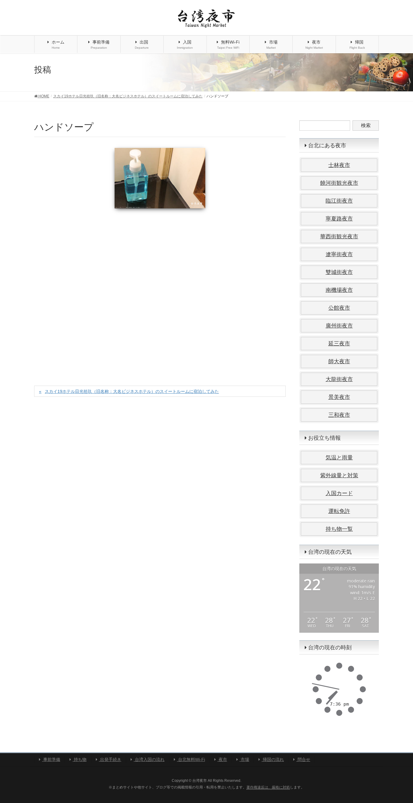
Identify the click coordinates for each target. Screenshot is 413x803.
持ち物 (79, 759)
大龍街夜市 (339, 379)
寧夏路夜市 (339, 219)
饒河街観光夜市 (339, 183)
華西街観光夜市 (339, 236)
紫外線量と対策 (339, 475)
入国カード (339, 493)
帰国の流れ (273, 759)
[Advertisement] (160, 290)
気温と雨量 (339, 458)
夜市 (222, 759)
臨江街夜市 (339, 201)
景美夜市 (339, 397)
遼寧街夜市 (339, 254)
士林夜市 (339, 165)
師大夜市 (339, 361)
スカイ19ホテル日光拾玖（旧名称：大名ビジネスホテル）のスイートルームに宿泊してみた (132, 391)
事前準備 (51, 759)
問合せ (303, 759)
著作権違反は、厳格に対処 (268, 787)
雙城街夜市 (339, 272)
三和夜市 (339, 415)
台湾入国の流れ (149, 759)
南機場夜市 (339, 290)
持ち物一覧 (339, 529)
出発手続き (110, 759)
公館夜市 (339, 308)
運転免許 (339, 511)
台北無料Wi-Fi (191, 759)
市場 (244, 759)
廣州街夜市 (339, 326)
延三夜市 (339, 344)
